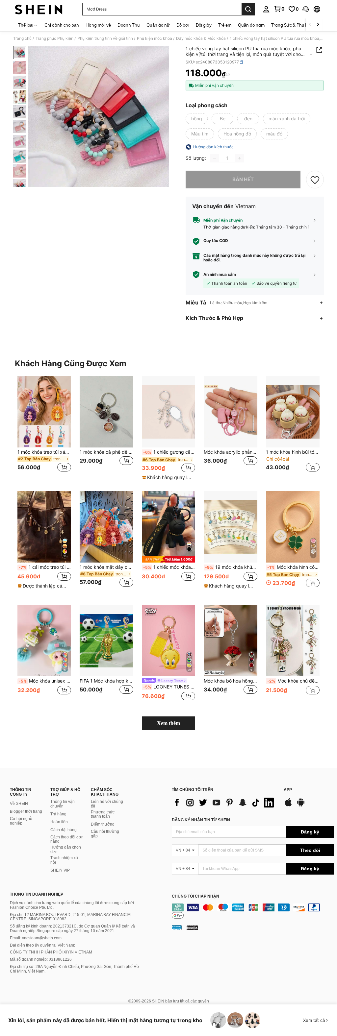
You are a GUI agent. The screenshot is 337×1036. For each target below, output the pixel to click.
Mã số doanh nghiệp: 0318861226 (41, 959)
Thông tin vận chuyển (62, 803)
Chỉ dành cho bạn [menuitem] (61, 25)
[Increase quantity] (239, 158)
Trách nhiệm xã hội (64, 860)
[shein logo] (39, 9)
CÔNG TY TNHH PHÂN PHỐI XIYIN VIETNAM (51, 952)
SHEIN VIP (60, 870)
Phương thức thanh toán (103, 814)
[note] (168, 477)
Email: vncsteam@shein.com (36, 938)
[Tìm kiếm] (248, 9)
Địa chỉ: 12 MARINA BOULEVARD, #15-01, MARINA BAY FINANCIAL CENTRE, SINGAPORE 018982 (71, 917)
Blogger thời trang (26, 811)
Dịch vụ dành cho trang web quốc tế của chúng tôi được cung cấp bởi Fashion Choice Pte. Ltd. (72, 905)
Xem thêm (168, 723)
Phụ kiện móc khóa (154, 38)
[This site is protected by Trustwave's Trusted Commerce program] (177, 927)
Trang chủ (22, 38)
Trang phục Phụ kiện (54, 38)
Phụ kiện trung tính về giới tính (105, 38)
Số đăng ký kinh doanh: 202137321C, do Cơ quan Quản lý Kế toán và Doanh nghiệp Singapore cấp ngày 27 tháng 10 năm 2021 (72, 928)
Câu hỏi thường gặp (105, 833)
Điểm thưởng (103, 824)
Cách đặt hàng (63, 830)
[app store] (288, 805)
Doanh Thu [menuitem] (128, 25)
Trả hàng (58, 814)
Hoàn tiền (59, 822)
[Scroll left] (310, 24)
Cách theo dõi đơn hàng (67, 839)
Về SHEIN (19, 803)
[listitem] (44, 427)
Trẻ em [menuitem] (224, 25)
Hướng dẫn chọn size (65, 849)
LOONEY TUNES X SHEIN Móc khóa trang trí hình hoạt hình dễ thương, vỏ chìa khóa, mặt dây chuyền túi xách (169, 686)
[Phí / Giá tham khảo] (228, 74)
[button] (306, 9)
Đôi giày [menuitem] (204, 25)
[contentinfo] (253, 911)
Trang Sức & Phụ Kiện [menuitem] (292, 25)
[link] (279, 9)
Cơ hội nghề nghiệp (21, 821)
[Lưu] (315, 179)
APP (288, 790)
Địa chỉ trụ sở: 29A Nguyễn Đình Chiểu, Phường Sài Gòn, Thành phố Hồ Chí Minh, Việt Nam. (74, 969)
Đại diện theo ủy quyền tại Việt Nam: (42, 945)
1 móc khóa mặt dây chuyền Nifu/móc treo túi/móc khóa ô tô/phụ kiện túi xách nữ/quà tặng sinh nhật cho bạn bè (106, 567)
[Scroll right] (318, 24)
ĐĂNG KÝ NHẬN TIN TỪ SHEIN (201, 820)
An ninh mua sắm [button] (219, 274)
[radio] (197, 118)
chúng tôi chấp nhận (195, 896)
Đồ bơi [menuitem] (182, 25)
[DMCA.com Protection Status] (192, 927)
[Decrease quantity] (214, 158)
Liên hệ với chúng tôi (107, 803)
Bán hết (243, 179)
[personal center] (266, 9)
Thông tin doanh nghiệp (36, 894)
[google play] (300, 805)
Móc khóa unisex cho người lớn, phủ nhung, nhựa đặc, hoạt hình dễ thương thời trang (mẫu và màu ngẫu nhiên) (45, 681)
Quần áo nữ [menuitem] (158, 25)
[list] (224, 802)
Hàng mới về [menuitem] (98, 25)
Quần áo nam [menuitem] (251, 25)
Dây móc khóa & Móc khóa (201, 38)
